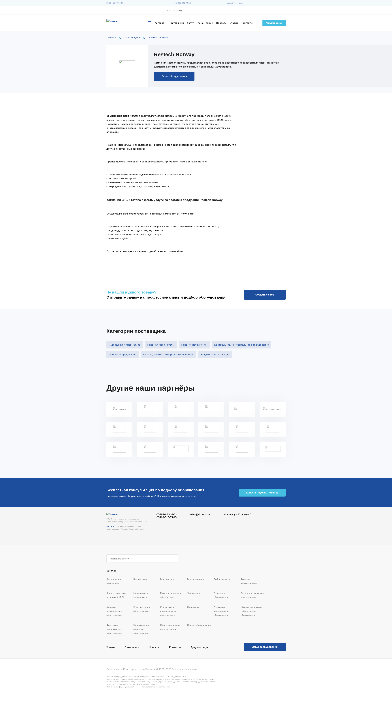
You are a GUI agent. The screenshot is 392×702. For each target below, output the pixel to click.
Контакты (247, 22)
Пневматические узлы (160, 344)
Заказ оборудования (174, 76)
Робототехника (222, 579)
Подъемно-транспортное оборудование (221, 611)
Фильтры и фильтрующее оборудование (114, 629)
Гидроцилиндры (195, 579)
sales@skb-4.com (235, 3)
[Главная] (112, 21)
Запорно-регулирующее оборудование (114, 611)
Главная (111, 37)
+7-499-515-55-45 (166, 517)
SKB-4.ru (110, 526)
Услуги (191, 22)
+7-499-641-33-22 (183, 3)
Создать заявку (264, 294)
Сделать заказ (274, 23)
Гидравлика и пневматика (124, 344)
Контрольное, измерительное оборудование (241, 344)
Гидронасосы (167, 579)
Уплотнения (193, 593)
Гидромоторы (140, 579)
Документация (199, 647)
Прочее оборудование (122, 354)
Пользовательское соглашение (155, 687)
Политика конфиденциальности (120, 687)
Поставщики (176, 22)
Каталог (159, 22)
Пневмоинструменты (194, 344)
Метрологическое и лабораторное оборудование (251, 611)
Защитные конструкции (215, 354)
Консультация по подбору (262, 492)
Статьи (234, 22)
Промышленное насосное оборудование (141, 629)
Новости (221, 22)
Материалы (193, 607)
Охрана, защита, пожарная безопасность (168, 354)
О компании (205, 22)
